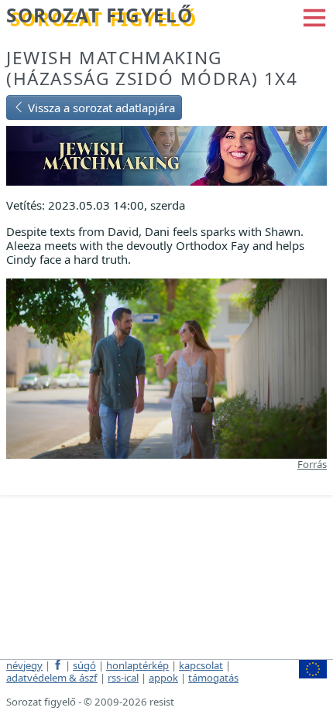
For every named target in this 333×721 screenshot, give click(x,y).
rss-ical (123, 678)
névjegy (24, 665)
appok (163, 678)
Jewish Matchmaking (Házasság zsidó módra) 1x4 (152, 68)
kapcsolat (201, 665)
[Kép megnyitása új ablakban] (166, 366)
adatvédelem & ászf (52, 678)
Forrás (312, 464)
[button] (314, 16)
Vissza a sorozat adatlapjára (100, 107)
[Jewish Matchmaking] (166, 154)
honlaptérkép (137, 665)
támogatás (213, 678)
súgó (84, 665)
